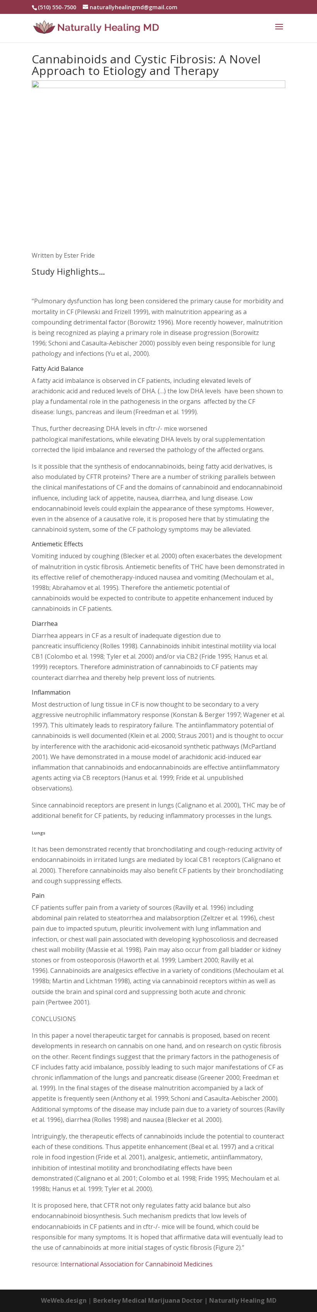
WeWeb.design (64, 1300)
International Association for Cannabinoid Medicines (136, 1264)
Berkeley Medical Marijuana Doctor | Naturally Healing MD (184, 1300)
